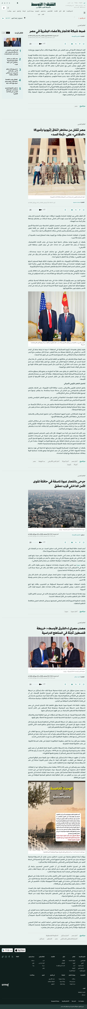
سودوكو (83, 995)
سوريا (78, 565)
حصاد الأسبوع (52, 979)
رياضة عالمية (62, 984)
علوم (33, 963)
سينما (43, 965)
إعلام (44, 968)
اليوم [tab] (8, 32)
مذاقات (73, 979)
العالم (64, 11)
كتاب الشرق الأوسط (60, 965)
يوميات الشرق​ (30, 11)
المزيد (39, 14)
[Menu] (84, 13)
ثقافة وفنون (49, 11)
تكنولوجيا (37, 11)
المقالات (63, 960)
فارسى (69, 2)
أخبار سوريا (74, 612)
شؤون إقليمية (82, 971)
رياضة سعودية (62, 979)
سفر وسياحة (72, 981)
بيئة (33, 965)
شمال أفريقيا (81, 965)
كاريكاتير (63, 963)
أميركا (75, 465)
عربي (84, 2)
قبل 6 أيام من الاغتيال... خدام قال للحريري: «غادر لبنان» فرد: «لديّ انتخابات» (11, 52)
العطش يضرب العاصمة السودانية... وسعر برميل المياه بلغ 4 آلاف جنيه (11, 81)
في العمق (19, 11)
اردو (72, 2)
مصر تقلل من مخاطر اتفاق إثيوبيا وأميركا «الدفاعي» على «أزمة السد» (12, 61)
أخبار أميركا (65, 461)
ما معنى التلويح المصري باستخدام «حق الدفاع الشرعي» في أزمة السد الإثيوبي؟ (11, 91)
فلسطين (49, 939)
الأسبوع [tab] (4, 32)
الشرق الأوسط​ (70, 11)
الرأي (60, 11)
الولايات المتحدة (72, 960)
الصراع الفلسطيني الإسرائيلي (68, 939)
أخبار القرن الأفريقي (53, 461)
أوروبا (74, 963)
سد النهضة (42, 461)
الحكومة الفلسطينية (52, 936)
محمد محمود (76, 202)
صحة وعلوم (43, 11)
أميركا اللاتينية (72, 971)
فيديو (14, 11)
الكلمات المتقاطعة (81, 992)
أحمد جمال (77, 677)
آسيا (74, 965)
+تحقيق (53, 984)
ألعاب (43, 14)
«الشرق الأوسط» (76, 36)
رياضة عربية (62, 981)
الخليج (82, 963)
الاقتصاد (56, 11)
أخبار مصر (74, 461)
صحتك (32, 960)
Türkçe (76, 2)
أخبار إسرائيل (65, 936)
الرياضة (24, 11)
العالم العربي (81, 25)
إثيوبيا (69, 465)
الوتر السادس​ (42, 963)
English (80, 2)
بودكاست (9, 11)
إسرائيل (41, 939)
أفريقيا (73, 968)
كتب (44, 960)
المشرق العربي (81, 968)
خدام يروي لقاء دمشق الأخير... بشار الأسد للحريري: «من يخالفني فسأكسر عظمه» (12, 72)
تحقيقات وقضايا (51, 981)
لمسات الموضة (72, 984)
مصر (34, 461)
